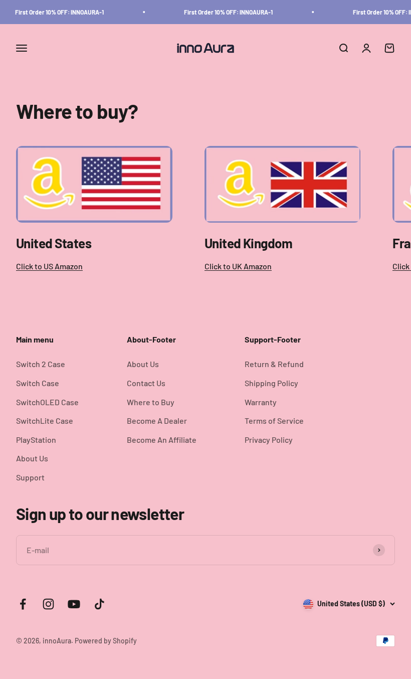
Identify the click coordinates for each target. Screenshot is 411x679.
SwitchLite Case (44, 420)
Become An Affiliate (161, 439)
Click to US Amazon (49, 266)
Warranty (261, 402)
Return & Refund (274, 364)
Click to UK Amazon (238, 266)
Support (30, 477)
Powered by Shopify (106, 640)
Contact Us (146, 383)
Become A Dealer (157, 420)
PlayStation (36, 439)
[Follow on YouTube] (74, 604)
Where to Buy (150, 402)
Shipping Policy (271, 383)
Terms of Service (274, 420)
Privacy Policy (269, 439)
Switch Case (37, 383)
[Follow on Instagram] (48, 604)
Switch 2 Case (40, 364)
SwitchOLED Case (47, 402)
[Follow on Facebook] (23, 604)
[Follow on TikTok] (99, 604)
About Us (32, 458)
